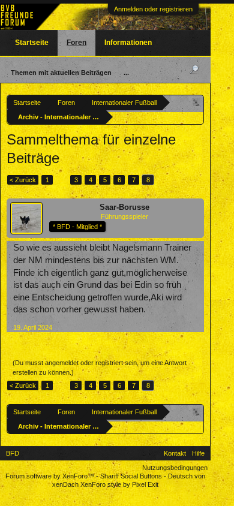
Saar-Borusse (124, 207)
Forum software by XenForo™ (50, 476)
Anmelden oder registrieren (153, 9)
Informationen (128, 42)
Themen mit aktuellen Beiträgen (61, 72)
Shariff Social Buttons (131, 476)
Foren (76, 42)
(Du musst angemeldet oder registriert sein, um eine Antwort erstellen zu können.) (100, 367)
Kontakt (175, 453)
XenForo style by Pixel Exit (119, 484)
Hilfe (198, 453)
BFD (12, 453)
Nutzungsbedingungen (175, 467)
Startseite (32, 42)
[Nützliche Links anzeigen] (196, 102)
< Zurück (23, 179)
